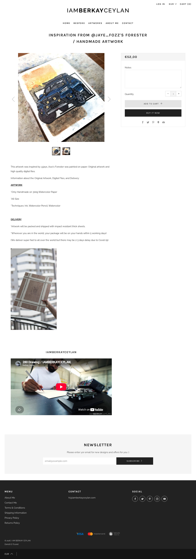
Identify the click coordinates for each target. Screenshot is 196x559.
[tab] (56, 151)
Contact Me (11, 502)
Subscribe (133, 461)
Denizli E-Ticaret (12, 544)
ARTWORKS (95, 23)
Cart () (185, 4)
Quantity (129, 94)
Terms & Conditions (15, 507)
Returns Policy (12, 523)
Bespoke (79, 23)
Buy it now (153, 113)
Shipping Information (16, 512)
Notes (128, 67)
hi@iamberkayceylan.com (82, 497)
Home (66, 23)
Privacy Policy (12, 518)
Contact (127, 23)
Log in (160, 4)
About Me (112, 23)
